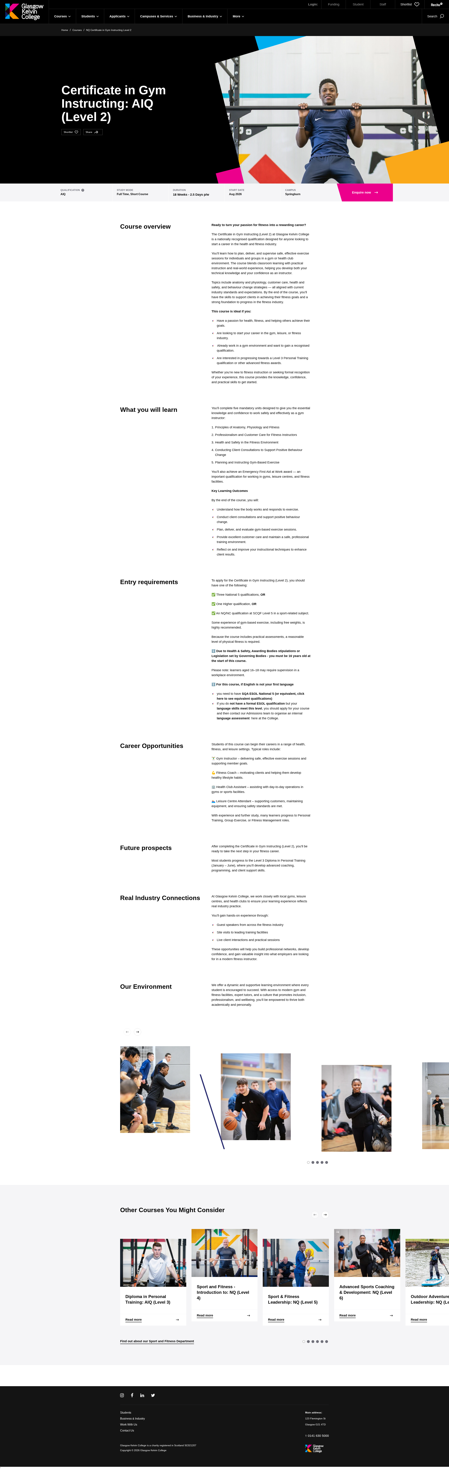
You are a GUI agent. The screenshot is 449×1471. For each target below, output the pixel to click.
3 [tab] (317, 1162)
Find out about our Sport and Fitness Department (157, 1341)
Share (89, 132)
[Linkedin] (142, 1395)
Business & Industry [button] (203, 16)
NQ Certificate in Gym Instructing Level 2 (108, 30)
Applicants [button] (117, 16)
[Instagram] (122, 1395)
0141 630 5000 (318, 1435)
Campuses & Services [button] (156, 16)
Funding (333, 4)
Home (64, 30)
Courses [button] (60, 16)
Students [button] (88, 16)
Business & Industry (132, 1418)
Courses (77, 30)
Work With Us (128, 1424)
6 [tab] (326, 1341)
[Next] (136, 1032)
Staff (383, 4)
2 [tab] (312, 1162)
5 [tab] (326, 1162)
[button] (409, 4)
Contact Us (127, 1430)
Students (125, 1412)
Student (358, 4)
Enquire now (361, 192)
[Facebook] (132, 1395)
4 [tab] (322, 1162)
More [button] (236, 16)
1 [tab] (308, 1162)
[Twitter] (153, 1395)
